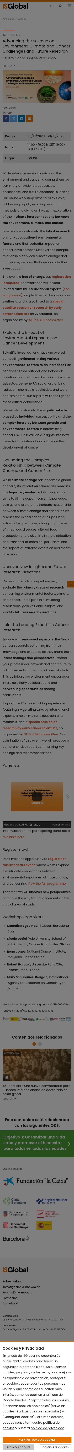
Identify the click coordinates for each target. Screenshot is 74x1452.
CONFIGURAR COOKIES (56, 1447)
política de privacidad (47, 1428)
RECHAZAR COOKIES (18, 1447)
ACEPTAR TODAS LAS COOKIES (37, 1440)
